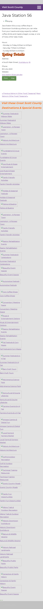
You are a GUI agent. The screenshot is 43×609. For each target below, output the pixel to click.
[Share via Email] (2, 82)
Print (6, 78)
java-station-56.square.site (12, 75)
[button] (39, 7)
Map (13, 78)
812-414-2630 (7, 69)
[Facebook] (34, 7)
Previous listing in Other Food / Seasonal (19, 93)
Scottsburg (23, 62)
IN (29, 62)
